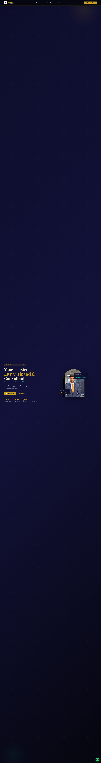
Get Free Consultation (90, 2)
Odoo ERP (49, 2)
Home (37, 2)
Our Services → (22, 393)
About (54, 2)
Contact (60, 2)
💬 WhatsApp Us (10, 393)
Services (43, 2)
